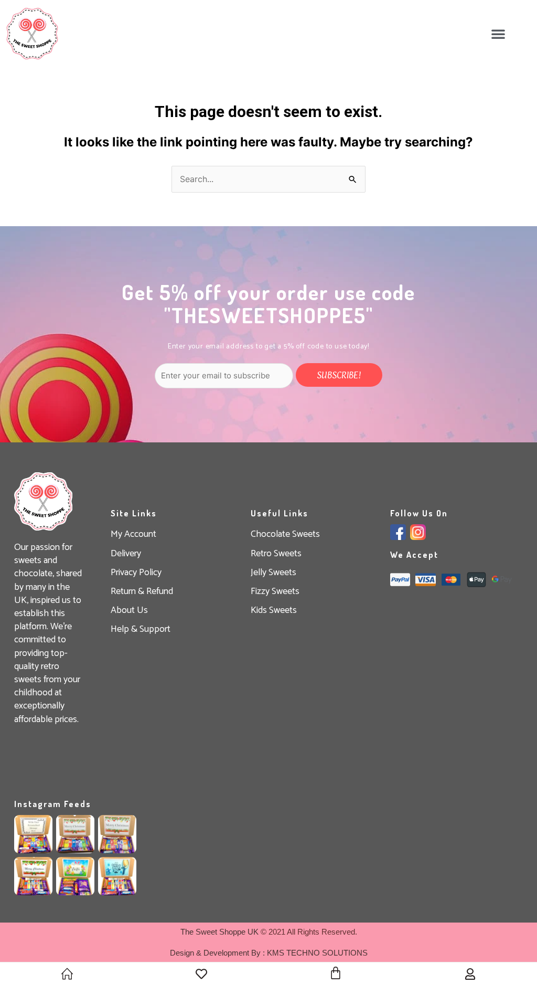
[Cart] (335, 973)
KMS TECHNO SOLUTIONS (317, 952)
